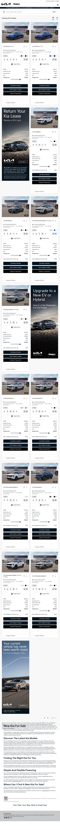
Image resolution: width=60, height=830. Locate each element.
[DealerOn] (7, 813)
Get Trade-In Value (15, 90)
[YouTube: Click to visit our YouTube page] (6, 817)
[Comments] (25, 59)
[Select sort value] (57, 18)
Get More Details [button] (15, 86)
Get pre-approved (17, 781)
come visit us (45, 790)
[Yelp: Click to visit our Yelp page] (11, 817)
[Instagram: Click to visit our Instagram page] (9, 817)
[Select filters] (53, 18)
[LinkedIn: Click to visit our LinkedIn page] (8, 817)
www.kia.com (15, 816)
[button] (27, 32)
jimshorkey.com (21, 816)
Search (54, 11)
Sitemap (17, 815)
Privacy (21, 815)
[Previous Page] (44, 718)
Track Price (16, 64)
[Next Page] (47, 718)
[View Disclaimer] (16, 59)
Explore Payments (15, 93)
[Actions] (26, 46)
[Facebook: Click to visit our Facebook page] (4, 817)
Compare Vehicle (10, 102)
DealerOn (14, 815)
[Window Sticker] (27, 59)
